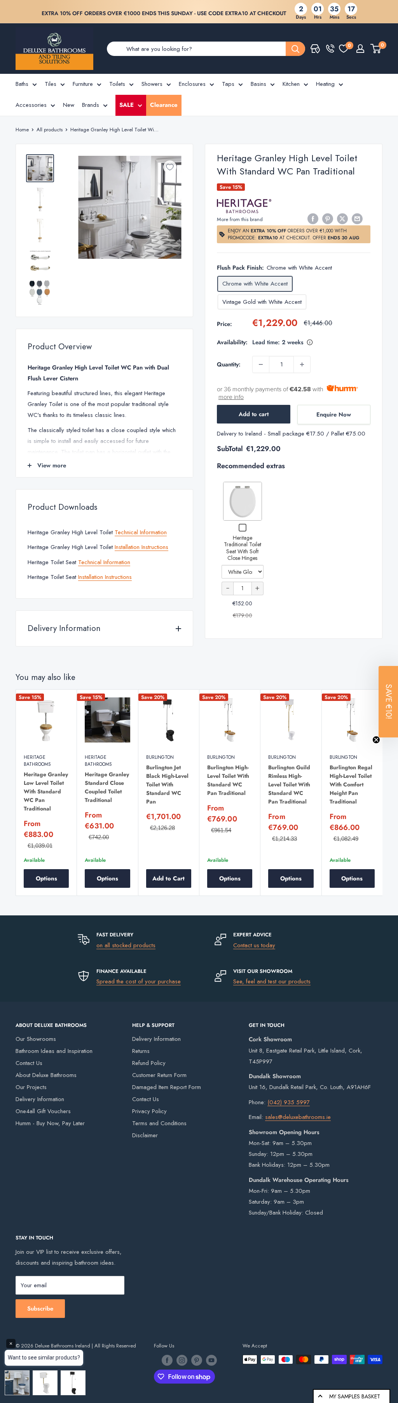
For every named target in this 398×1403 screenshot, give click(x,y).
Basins (258, 84)
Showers (151, 84)
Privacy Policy (149, 1111)
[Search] (295, 49)
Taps (228, 84)
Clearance (164, 105)
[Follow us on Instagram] (181, 1360)
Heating (325, 84)
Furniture (83, 84)
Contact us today (254, 945)
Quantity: (229, 364)
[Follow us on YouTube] (211, 1360)
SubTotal (230, 449)
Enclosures (192, 84)
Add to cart (254, 414)
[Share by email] (357, 219)
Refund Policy (149, 1063)
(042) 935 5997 (288, 1102)
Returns (141, 1051)
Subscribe (40, 1308)
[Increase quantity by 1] (302, 364)
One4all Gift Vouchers (43, 1111)
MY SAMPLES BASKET (354, 1396)
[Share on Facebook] (312, 219)
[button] (388, 701)
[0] (343, 48)
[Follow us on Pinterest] (196, 1360)
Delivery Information (40, 1099)
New (68, 105)
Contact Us (29, 1063)
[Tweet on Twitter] (342, 219)
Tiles (50, 84)
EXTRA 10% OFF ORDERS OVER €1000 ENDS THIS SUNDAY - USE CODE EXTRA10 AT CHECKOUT (164, 13)
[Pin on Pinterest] (327, 219)
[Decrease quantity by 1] (261, 364)
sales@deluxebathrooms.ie (298, 1117)
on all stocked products (125, 945)
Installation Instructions (141, 547)
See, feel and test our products (272, 981)
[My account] (360, 48)
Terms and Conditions (159, 1123)
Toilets (117, 84)
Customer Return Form (159, 1075)
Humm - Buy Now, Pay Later (50, 1123)
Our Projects (31, 1087)
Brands (90, 105)
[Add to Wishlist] (169, 167)
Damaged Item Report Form (166, 1087)
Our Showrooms (36, 1039)
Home (22, 129)
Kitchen (291, 84)
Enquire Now (333, 414)
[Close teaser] (376, 740)
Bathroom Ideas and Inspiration (54, 1051)
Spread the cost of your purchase (138, 981)
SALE (126, 105)
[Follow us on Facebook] (167, 1360)
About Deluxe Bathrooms (46, 1075)
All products (50, 129)
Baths (22, 84)
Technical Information (141, 532)
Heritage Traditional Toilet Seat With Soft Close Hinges (242, 548)
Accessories (31, 105)
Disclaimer (145, 1135)
